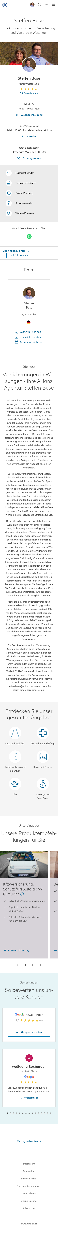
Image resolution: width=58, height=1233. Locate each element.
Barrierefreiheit (29, 1178)
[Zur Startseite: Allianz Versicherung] (4, 5)
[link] (19, 193)
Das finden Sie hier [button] (14, 250)
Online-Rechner (29, 1201)
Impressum (29, 1163)
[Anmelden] (46, 5)
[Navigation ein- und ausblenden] (54, 5)
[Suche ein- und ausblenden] (39, 5)
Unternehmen (29, 1193)
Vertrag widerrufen (27, 1141)
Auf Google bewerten (29, 1032)
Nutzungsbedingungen (29, 1186)
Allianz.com (29, 1208)
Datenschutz (29, 1171)
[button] (29, 64)
